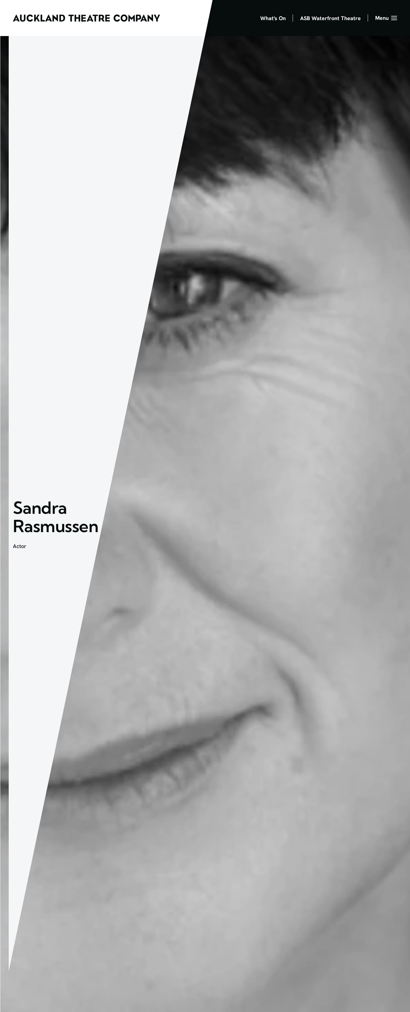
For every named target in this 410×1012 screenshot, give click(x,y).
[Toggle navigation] (386, 18)
